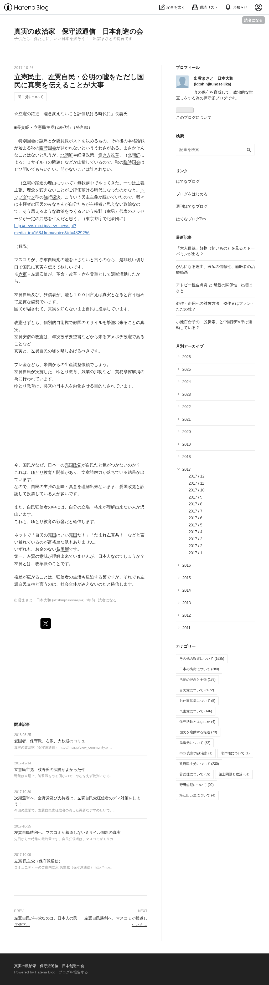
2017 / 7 (195, 511)
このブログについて (193, 117)
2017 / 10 (196, 490)
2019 (186, 444)
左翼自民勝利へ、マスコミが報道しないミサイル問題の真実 (67, 832)
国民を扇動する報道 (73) (198, 732)
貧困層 (62, 549)
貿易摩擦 (123, 371)
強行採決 (52, 197)
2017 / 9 (195, 497)
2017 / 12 (196, 476)
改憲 (18, 322)
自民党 (54, 259)
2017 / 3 (195, 539)
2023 (186, 394)
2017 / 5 (195, 525)
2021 (186, 419)
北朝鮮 (66, 155)
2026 (186, 356)
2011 (186, 628)
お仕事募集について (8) (197, 701)
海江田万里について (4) (197, 795)
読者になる (253, 20)
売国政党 (73, 465)
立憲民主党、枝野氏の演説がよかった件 (49, 769)
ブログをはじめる (192, 194)
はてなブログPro (191, 219)
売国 (52, 535)
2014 (186, 590)
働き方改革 (108, 155)
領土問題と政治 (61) (234, 774)
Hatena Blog (45, 972)
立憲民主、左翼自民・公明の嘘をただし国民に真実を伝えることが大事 (79, 81)
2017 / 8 (195, 504)
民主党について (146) (195, 711)
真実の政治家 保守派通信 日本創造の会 (78, 31)
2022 (186, 406)
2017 (186, 469)
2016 (186, 565)
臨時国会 (47, 148)
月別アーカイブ (190, 346)
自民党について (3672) (196, 690)
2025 (186, 369)
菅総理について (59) (194, 774)
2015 (186, 578)
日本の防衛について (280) (199, 669)
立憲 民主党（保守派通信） (38, 861)
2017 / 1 (195, 553)
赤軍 (43, 259)
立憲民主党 (44, 127)
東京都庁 (94, 218)
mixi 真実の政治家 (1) (195, 753)
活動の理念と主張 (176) (197, 680)
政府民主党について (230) (199, 764)
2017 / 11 (196, 483)
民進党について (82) (194, 743)
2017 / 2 (195, 546)
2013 (186, 603)
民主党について (30, 97)
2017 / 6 (195, 518)
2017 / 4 (195, 532)
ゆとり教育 (66, 371)
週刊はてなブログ (192, 206)
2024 (186, 381)
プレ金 (20, 364)
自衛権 (62, 322)
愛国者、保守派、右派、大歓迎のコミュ (49, 741)
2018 (186, 456)
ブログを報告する (73, 972)
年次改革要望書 (66, 336)
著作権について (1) (235, 753)
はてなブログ (188, 181)
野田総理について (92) (196, 785)
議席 (43, 141)
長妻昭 (23, 127)
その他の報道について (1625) (201, 659)
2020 (186, 431)
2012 (186, 615)
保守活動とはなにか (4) (197, 722)
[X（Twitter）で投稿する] (45, 623)
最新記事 (184, 237)
